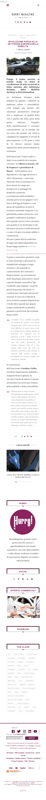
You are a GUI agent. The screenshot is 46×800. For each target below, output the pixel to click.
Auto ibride (21, 658)
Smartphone (11, 707)
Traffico (26, 707)
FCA (29, 669)
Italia (20, 681)
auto (9, 654)
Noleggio (24, 692)
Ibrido (16, 677)
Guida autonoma (29, 673)
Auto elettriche (32, 654)
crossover (11, 665)
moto (9, 692)
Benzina (20, 662)
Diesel (19, 665)
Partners (32, 761)
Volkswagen (11, 711)
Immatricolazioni (27, 677)
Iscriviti (32, 738)
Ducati (26, 665)
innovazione (11, 681)
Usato (34, 707)
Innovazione (30, 35)
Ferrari (35, 669)
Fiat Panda (11, 673)
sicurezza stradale (23, 703)
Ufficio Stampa (19, 753)
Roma (27, 699)
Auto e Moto (12, 35)
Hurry (9, 677)
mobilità (31, 684)
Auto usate (11, 662)
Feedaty (12, 771)
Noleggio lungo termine (15, 699)
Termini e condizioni (33, 758)
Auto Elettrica (19, 654)
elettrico (21, 669)
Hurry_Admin (24, 49)
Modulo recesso (20, 758)
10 (32, 481)
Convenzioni (10, 758)
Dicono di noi (30, 753)
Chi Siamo (10, 753)
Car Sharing (29, 662)
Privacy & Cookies (17, 761)
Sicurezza (11, 703)
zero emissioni (29, 711)
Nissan (16, 692)
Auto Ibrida (11, 658)
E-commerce (11, 669)
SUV (20, 707)
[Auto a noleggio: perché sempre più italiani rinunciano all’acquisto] (23, 607)
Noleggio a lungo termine (16, 696)
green (19, 673)
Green (21, 35)
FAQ (26, 761)
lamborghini (29, 681)
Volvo (20, 711)
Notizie (23, 38)
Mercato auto (12, 684)
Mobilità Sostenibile (29, 688)
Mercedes (22, 684)
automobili (31, 658)
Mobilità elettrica (13, 688)
